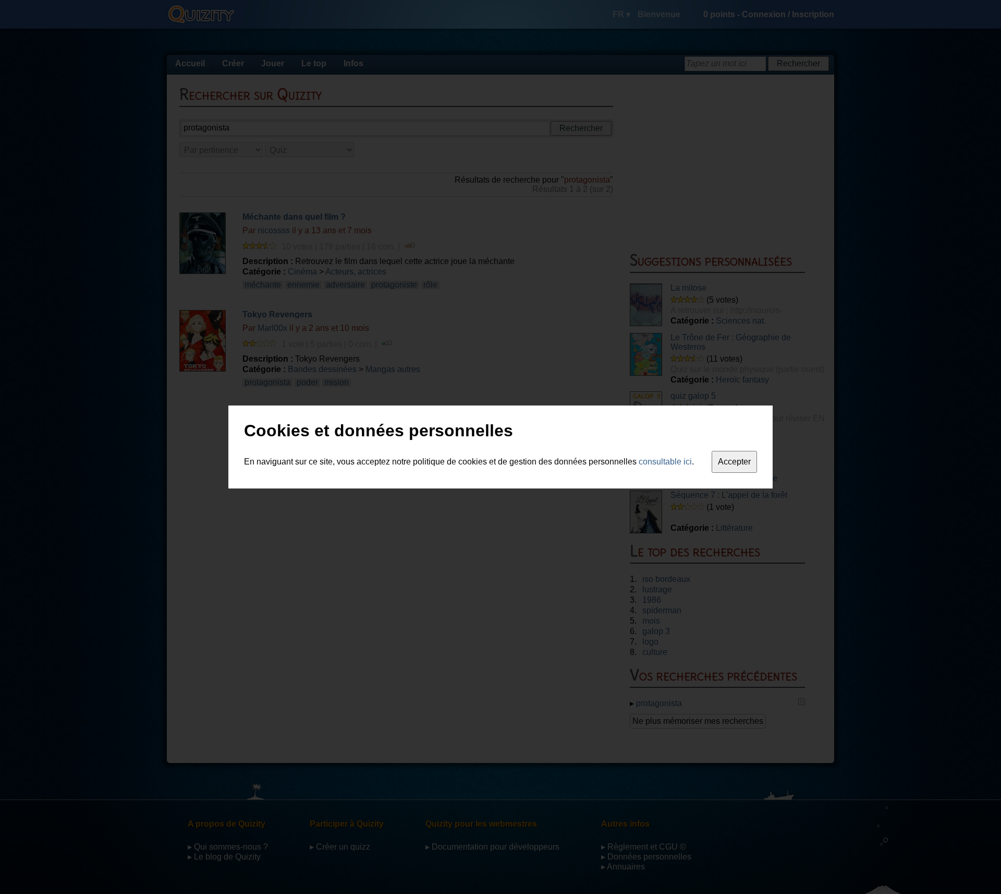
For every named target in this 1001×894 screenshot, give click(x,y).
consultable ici (665, 461)
